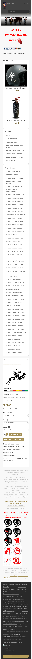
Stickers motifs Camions (14, 211)
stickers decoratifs (11, 596)
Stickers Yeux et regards (14, 251)
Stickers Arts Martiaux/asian (16, 332)
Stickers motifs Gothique (14, 225)
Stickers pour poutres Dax (15, 195)
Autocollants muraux (18, 621)
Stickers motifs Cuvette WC (15, 258)
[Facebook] (27, 3)
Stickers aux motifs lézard (15, 221)
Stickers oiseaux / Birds (14, 228)
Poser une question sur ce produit (13, 439)
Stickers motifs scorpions (15, 231)
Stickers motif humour (14, 254)
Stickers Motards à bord (14, 238)
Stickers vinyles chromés (14, 309)
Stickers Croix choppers (14, 218)
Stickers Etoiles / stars (14, 208)
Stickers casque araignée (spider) (16, 88)
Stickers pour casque (13, 171)
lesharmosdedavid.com (12, 642)
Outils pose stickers (13, 349)
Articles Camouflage (13, 241)
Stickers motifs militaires (15, 329)
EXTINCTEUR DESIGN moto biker (16, 120)
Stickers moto (7, 629)
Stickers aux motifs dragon (15, 316)
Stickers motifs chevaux (14, 322)
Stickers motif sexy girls (14, 296)
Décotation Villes (13, 276)
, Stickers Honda (17, 584)
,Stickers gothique (12, 609)
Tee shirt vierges (11, 235)
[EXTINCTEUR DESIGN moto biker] (16, 108)
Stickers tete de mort (22, 587)
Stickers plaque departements (11, 190)
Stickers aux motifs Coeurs (15, 286)
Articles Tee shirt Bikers (14, 292)
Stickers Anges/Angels (13, 339)
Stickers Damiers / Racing (14, 198)
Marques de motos (12, 289)
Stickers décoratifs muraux (15, 271)
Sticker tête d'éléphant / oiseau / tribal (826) (27, 359)
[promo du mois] (20, 40)
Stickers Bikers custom (14, 245)
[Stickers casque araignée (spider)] (16, 75)
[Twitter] (24, 3)
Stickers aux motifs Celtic (15, 302)
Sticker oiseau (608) (4, 359)
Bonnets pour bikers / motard (13, 182)
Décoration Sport (13, 274)
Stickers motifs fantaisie (14, 326)
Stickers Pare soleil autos (15, 312)
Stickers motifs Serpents (14, 201)
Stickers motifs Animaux (14, 268)
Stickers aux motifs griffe (15, 264)
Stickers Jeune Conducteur (15, 178)
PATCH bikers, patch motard (15, 215)
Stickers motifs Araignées (15, 342)
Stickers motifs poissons (14, 205)
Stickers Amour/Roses (13, 279)
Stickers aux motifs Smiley (15, 282)
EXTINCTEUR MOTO (12, 175)
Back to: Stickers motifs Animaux (12, 364)
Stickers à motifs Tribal (14, 248)
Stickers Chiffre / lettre (14, 352)
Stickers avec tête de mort (15, 261)
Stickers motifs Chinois (14, 336)
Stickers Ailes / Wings (13, 346)
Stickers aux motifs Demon (15, 299)
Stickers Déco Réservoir (14, 186)
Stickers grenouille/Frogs (15, 319)
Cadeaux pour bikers (13, 306)
